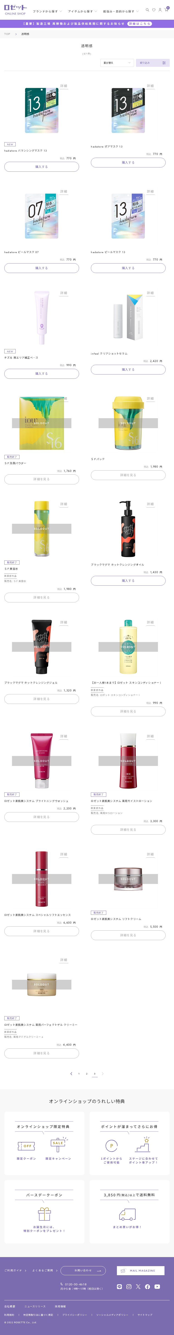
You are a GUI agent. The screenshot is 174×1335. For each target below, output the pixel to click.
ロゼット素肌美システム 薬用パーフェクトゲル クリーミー (40, 1025)
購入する (41, 167)
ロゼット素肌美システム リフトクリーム (116, 919)
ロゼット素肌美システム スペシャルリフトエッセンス (37, 915)
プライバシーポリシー (74, 1314)
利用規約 (9, 1314)
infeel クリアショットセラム (109, 354)
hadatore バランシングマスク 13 (25, 151)
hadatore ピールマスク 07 (21, 252)
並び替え (108, 62)
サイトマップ (145, 1314)
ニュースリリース (35, 1306)
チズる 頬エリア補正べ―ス (21, 358)
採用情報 (60, 1306)
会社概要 (9, 1306)
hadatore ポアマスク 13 (106, 147)
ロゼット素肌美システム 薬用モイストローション (121, 801)
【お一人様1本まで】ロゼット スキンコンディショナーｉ (126, 683)
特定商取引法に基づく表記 (38, 1314)
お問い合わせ (83, 1270)
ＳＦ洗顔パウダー (15, 463)
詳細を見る (42, 479)
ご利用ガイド (13, 1270)
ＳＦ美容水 (11, 569)
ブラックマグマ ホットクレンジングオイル (117, 565)
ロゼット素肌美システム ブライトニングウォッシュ (36, 801)
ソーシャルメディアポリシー (112, 1314)
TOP (7, 34)
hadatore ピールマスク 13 (108, 252)
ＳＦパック (98, 459)
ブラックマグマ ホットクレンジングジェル (31, 683)
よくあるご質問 (42, 1270)
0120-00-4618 (76, 1284)
